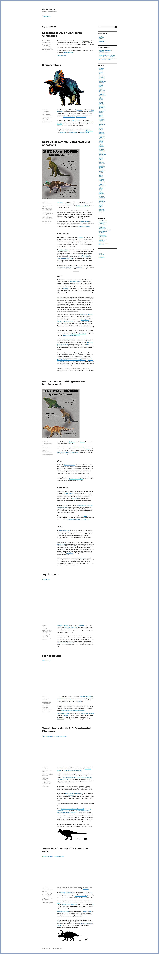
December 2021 (102, 134)
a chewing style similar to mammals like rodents (73, 710)
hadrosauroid (45, 635)
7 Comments (44, 639)
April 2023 (101, 116)
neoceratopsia (45, 706)
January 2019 (101, 180)
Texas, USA (74, 627)
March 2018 (101, 193)
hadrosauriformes (45, 214)
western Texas (63, 132)
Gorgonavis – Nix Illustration (105, 50)
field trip (101, 226)
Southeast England (79, 447)
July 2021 (101, 141)
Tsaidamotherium (102, 54)
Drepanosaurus (113, 58)
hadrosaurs (82, 558)
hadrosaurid (81, 625)
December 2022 (102, 120)
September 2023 (102, 110)
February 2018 (102, 194)
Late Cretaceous (76, 120)
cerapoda (44, 114)
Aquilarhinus (50, 574)
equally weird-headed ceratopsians (73, 770)
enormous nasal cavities (81, 895)
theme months (50, 769)
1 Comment (44, 51)
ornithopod (49, 46)
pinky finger (70, 553)
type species (75, 498)
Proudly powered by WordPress (55, 948)
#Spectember (86, 40)
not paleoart (44, 42)
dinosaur (48, 44)
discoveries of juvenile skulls (72, 808)
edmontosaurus (48, 212)
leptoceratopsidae (46, 703)
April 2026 (101, 73)
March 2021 (101, 146)
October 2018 (101, 184)
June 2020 (101, 158)
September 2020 (102, 154)
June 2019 (101, 174)
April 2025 (101, 87)
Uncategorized (102, 241)
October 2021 (101, 137)
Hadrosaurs (60, 202)
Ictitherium (101, 37)
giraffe (85, 515)
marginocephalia (45, 118)
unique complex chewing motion (71, 335)
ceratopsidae (50, 115)
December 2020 (102, 150)
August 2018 (101, 187)
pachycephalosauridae (47, 782)
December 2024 (102, 91)
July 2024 (101, 98)
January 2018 (101, 196)
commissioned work (103, 224)
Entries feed (101, 254)
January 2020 (101, 164)
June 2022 (101, 128)
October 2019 (101, 168)
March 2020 (101, 162)
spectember (50, 42)
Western (59, 321)
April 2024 (101, 102)
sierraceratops (50, 121)
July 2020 (101, 157)
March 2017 (101, 209)
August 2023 (101, 111)
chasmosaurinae (45, 117)
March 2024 (101, 103)
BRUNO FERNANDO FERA (104, 52)
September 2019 (102, 170)
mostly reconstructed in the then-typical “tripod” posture (78, 255)
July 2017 (101, 204)
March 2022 (101, 132)
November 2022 (102, 121)
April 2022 (101, 131)
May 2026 (101, 72)
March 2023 (101, 117)
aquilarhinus (44, 630)
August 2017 (101, 202)
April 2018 (101, 192)
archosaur (44, 44)
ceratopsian (79, 110)
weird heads (44, 771)
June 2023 (101, 114)
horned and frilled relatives (86, 696)
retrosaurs (51, 218)
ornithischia (44, 46)
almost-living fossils (103, 220)
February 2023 (102, 119)
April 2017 (101, 208)
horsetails (69, 332)
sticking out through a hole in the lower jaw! (78, 519)
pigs (93, 904)
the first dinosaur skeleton (82, 205)
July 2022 (101, 127)
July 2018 (101, 188)
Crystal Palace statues (69, 465)
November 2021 (102, 136)
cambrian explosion (103, 222)
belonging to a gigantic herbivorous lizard (67, 452)
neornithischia (45, 45)
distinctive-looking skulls (66, 892)
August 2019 (101, 171)
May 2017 (101, 206)
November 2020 (102, 151)
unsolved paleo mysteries (104, 243)
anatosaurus (44, 208)
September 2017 (102, 201)
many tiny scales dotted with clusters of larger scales (70, 267)
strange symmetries (103, 239)
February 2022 (102, 133)
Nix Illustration (48, 9)
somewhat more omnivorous (69, 904)
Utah (90, 911)
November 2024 (102, 93)
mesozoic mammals (103, 231)
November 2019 (102, 167)
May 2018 (101, 191)
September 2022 (102, 124)
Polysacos (101, 38)
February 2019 (102, 179)
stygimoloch (44, 784)
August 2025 (101, 82)
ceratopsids (86, 888)
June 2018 (101, 189)
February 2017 (102, 210)
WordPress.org (102, 257)
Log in (100, 253)
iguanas (88, 448)
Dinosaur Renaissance (75, 281)
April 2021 (101, 145)
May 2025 (101, 86)
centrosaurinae (48, 894)
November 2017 (102, 198)
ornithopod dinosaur (68, 52)
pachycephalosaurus (46, 783)
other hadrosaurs (71, 299)
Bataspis (100, 36)
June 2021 (101, 142)
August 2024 (101, 97)
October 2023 (101, 108)
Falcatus (109, 59)
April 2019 (101, 176)
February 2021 (102, 147)
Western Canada (81, 318)
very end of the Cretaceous (86, 314)
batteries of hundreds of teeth (78, 333)
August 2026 (101, 68)
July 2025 (101, 84)
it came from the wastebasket (105, 230)
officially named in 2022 (69, 116)
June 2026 (101, 70)
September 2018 (102, 185)
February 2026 (102, 76)
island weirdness (102, 228)
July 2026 (101, 69)
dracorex (51, 774)
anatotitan (50, 208)
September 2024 (102, 95)
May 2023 (101, 115)
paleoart (44, 111)
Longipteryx (101, 51)
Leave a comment (46, 122)
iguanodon (48, 449)
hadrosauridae (50, 213)
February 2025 (102, 90)
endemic (87, 129)
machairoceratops (48, 898)
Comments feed (102, 255)
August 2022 (101, 125)
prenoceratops (49, 710)
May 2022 (101, 129)
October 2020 (101, 153)
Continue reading (61, 55)
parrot (58, 902)
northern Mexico (84, 132)
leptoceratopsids (63, 698)
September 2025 (102, 81)
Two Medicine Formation (87, 713)
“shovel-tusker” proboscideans (65, 643)
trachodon (50, 221)
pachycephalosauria (46, 780)
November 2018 (102, 183)
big (43, 631)
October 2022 (101, 123)
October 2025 (101, 80)
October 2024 (101, 94)
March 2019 (101, 177)
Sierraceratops (51, 65)
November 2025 (102, 78)
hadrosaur (44, 213)
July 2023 (101, 112)
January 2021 (101, 149)
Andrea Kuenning (102, 59)
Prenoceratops (51, 655)
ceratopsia (48, 114)
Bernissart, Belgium (68, 493)
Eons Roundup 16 (102, 40)
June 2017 (101, 205)
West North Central (68, 321)
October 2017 (101, 200)
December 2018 (102, 181)
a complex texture (67, 339)
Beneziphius (101, 41)
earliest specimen (63, 249)
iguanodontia (45, 450)
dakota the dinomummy (47, 209)
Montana (66, 715)
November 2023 (102, 107)
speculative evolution (48, 49)
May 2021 (101, 144)
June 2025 (101, 85)
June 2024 (101, 99)
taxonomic (80, 237)
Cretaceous (67, 627)
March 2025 (101, 89)
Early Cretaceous (61, 544)
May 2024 (101, 100)
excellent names (45, 775)
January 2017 (101, 211)
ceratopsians (101, 223)
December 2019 (102, 166)
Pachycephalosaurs (62, 767)
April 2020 (101, 161)
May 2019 (101, 175)
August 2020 (101, 155)
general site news (102, 227)
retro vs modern (49, 203)
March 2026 (101, 74)
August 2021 (101, 140)
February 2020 (102, 163)
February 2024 (102, 104)
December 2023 (102, 106)
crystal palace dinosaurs (47, 447)
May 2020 (101, 159)
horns (43, 898)
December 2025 (102, 77)
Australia (80, 701)
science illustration (46, 205)
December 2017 (102, 197)
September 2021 (102, 138)
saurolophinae (45, 219)
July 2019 (101, 172)
